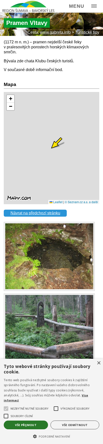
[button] (51, 436)
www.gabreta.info (55, 32)
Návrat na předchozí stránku (35, 213)
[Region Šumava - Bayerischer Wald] (28, 6)
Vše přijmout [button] (25, 425)
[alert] (51, 401)
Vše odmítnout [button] (75, 425)
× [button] (98, 363)
